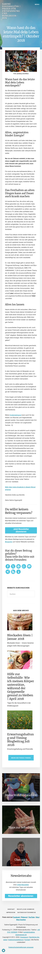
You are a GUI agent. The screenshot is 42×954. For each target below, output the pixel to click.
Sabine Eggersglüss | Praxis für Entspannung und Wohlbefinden (11, 11)
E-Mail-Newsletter (23, 885)
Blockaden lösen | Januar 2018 (20, 637)
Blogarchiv (8, 542)
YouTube (32, 917)
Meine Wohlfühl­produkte (21, 795)
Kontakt (27, 940)
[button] (8, 566)
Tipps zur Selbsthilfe (21, 827)
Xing (37, 917)
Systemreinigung (15, 415)
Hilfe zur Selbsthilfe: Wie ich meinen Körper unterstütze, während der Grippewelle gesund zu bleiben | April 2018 (20, 686)
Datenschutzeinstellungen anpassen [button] (21, 947)
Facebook (16, 917)
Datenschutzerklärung (15, 940)
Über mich (21, 860)
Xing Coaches (21, 920)
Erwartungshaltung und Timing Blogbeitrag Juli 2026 (20, 739)
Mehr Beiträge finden (21, 758)
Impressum (24, 937)
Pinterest (24, 917)
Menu (37, 4)
